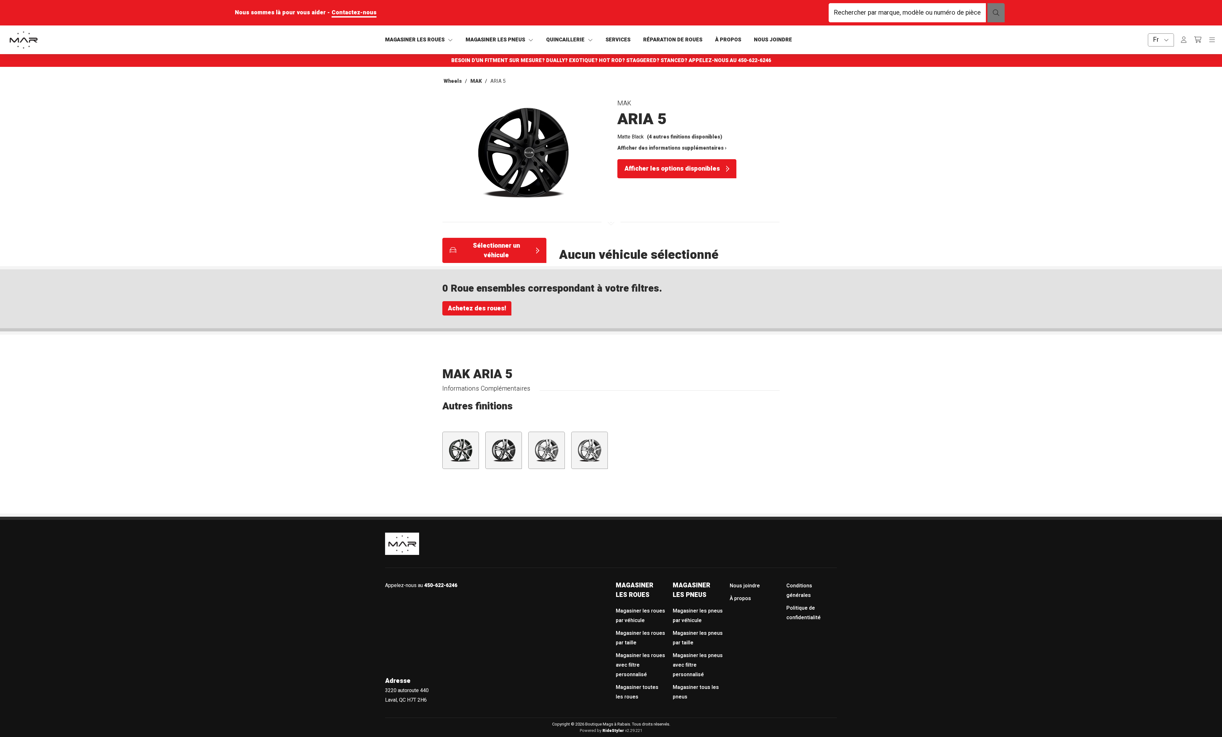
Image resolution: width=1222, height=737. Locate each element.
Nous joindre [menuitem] (745, 586)
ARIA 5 (498, 81)
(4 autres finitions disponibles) (684, 137)
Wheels (453, 81)
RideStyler (613, 730)
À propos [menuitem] (740, 598)
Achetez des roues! (477, 308)
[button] (523, 155)
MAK (476, 81)
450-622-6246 (754, 60)
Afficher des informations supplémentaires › (672, 148)
